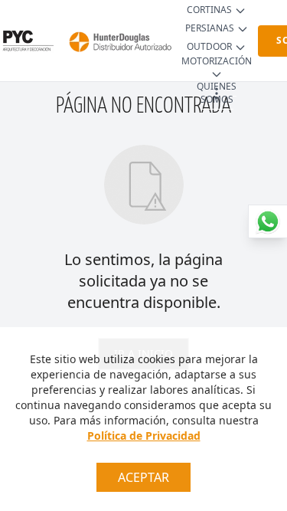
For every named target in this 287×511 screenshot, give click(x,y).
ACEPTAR (143, 477)
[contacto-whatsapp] (267, 221)
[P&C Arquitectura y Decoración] (27, 40)
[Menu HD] (216, 93)
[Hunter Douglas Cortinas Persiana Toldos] (117, 40)
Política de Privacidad (144, 435)
